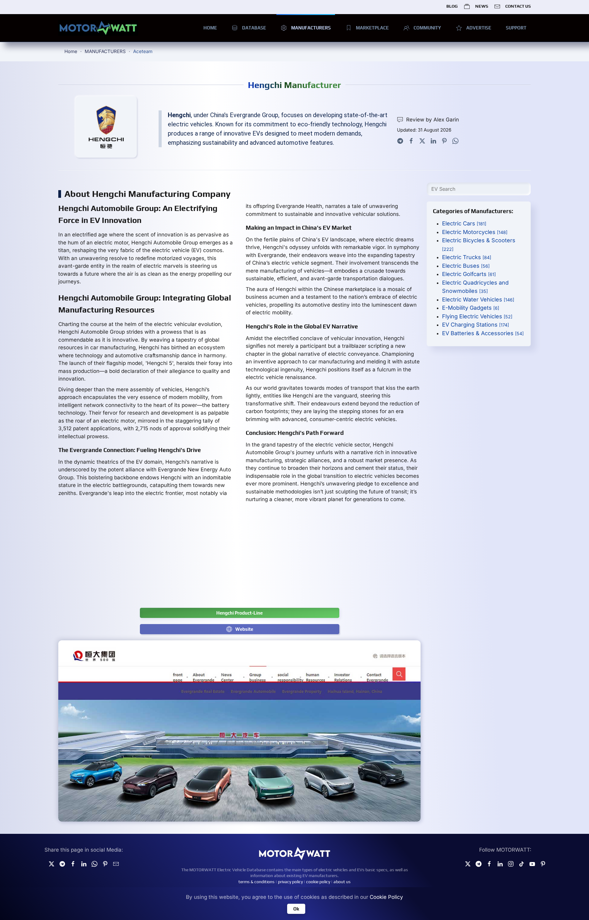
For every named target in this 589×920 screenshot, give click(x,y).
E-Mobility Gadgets (470, 308)
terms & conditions (256, 881)
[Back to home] (98, 28)
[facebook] (73, 864)
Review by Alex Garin (432, 120)
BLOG (452, 6)
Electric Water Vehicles (478, 299)
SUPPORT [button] (516, 27)
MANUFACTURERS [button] (311, 27)
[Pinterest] (444, 140)
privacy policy (290, 881)
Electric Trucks (466, 257)
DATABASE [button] (254, 27)
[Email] (116, 864)
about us (342, 881)
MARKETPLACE (372, 27)
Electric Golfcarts (469, 274)
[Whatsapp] (455, 140)
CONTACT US (518, 6)
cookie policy (318, 881)
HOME (210, 27)
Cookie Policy (386, 897)
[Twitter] (422, 140)
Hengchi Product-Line (239, 612)
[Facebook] (411, 140)
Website (244, 629)
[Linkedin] (84, 864)
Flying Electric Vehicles (477, 316)
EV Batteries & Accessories (483, 333)
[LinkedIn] (433, 140)
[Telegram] (400, 140)
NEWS (481, 6)
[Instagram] (511, 864)
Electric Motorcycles (474, 232)
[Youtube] (532, 864)
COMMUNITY (427, 27)
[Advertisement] (239, 559)
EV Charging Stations (475, 324)
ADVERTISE (478, 27)
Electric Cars (464, 223)
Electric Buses (466, 266)
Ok (296, 908)
